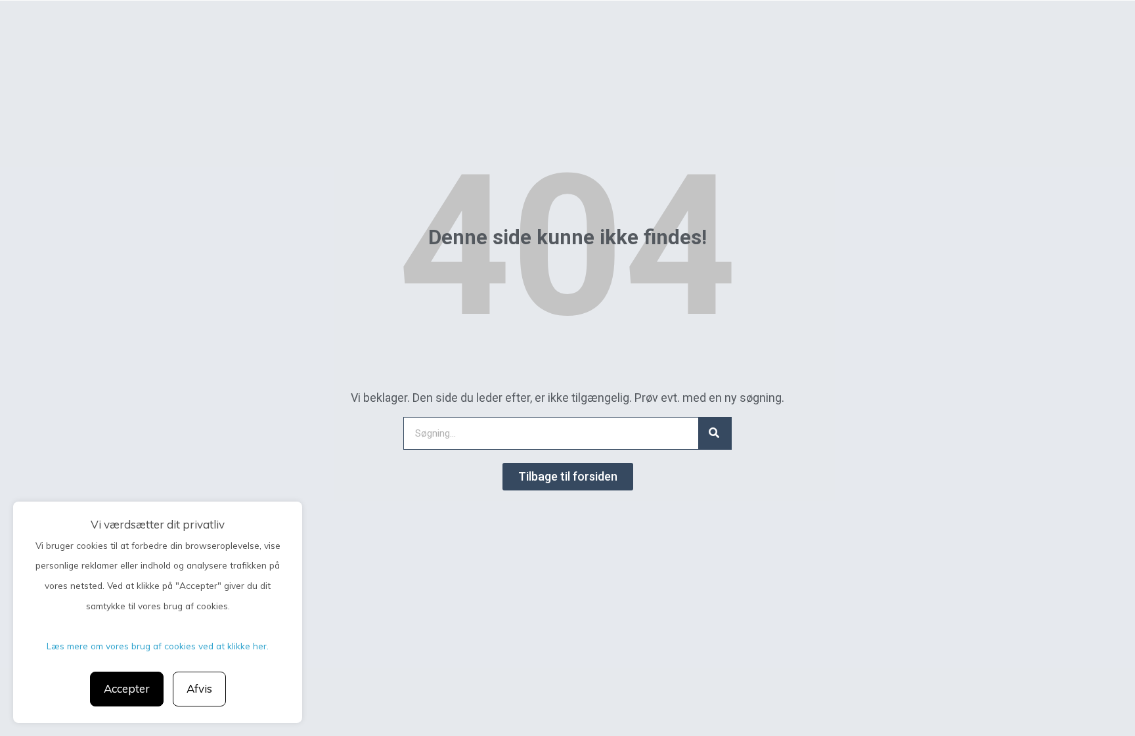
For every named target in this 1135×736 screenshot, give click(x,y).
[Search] (714, 433)
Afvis (199, 688)
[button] (567, 476)
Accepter (127, 688)
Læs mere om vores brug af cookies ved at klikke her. (158, 645)
